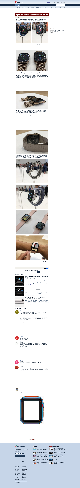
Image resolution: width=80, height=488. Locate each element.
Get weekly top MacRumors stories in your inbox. (31, 270)
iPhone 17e (50, 7)
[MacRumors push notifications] (61, 2)
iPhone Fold (23, 7)
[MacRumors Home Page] (20, 2)
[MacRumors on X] (57, 2)
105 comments (32, 284)
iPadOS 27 (32, 7)
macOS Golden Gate (38, 7)
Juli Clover (16, 463)
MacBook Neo (45, 7)
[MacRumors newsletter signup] (64, 2)
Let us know (48, 2)
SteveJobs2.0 (21, 336)
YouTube (35, 446)
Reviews (36, 5)
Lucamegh (21, 360)
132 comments (32, 295)
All (64, 7)
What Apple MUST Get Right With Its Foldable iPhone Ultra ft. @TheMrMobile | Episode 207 (59, 449)
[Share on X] (45, 268)
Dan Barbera (16, 472)
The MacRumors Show (55, 446)
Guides (27, 5)
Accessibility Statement (17, 482)
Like (23, 363)
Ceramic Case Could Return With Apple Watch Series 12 (35, 297)
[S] (17, 339)
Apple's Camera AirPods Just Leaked (42, 449)
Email (15, 461)
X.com (17, 461)
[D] (17, 313)
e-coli (20, 341)
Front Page (17, 5)
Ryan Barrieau (24, 472)
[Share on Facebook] (47, 268)
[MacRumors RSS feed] (63, 2)
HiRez (20, 365)
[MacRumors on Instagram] (54, 2)
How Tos (31, 5)
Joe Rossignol (31, 17)
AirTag (55, 7)
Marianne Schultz (24, 469)
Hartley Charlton (38, 289)
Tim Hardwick (24, 466)
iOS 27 (28, 7)
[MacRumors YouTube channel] (60, 2)
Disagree (26, 322)
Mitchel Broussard (17, 466)
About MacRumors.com (19, 453)
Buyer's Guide (41, 5)
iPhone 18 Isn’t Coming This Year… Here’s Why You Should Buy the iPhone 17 (42, 459)
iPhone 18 (59, 7)
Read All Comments (31, 439)
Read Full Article (27, 284)
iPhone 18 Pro (18, 7)
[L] (17, 363)
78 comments (32, 304)
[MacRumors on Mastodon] (58, 2)
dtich (20, 310)
